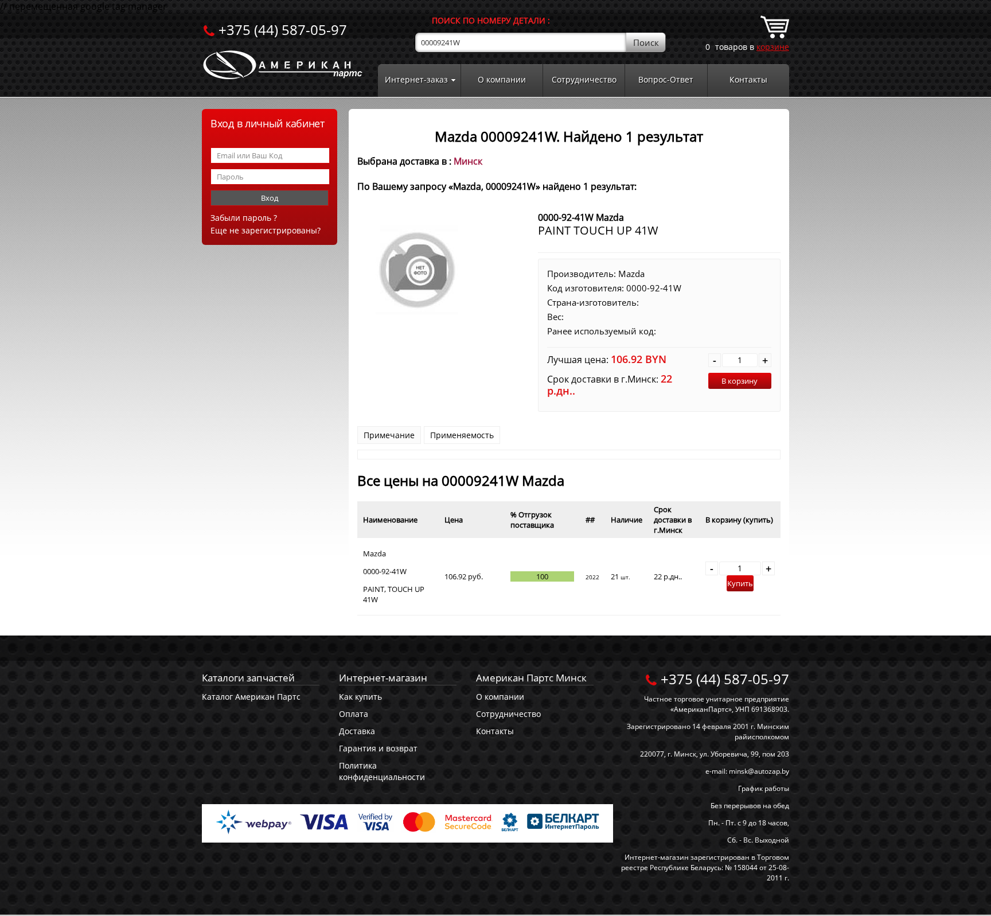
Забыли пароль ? (243, 217)
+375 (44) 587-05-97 (283, 29)
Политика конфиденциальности (382, 771)
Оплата (353, 713)
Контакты (748, 79)
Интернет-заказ (416, 79)
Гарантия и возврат (378, 748)
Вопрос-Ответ (665, 79)
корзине (772, 46)
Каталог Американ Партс (251, 696)
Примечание (389, 435)
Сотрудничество (584, 79)
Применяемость (462, 435)
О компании (502, 79)
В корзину (739, 381)
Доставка (357, 731)
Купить (740, 583)
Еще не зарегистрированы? (265, 230)
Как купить (360, 696)
